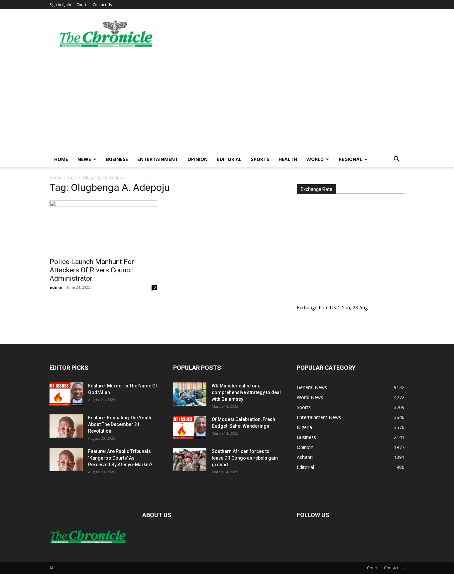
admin (56, 287)
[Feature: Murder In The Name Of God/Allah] (66, 394)
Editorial (229, 159)
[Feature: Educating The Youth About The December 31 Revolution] (66, 426)
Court (81, 4)
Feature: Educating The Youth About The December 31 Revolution (119, 424)
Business (117, 159)
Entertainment (157, 159)
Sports (260, 159)
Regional (350, 159)
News (84, 159)
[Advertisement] (227, 101)
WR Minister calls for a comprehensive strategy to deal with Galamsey (246, 392)
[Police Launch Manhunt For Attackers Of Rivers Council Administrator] (103, 226)
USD (335, 307)
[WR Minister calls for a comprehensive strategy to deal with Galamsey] (189, 394)
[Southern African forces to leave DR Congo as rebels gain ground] (189, 459)
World (315, 159)
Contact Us (102, 4)
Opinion (197, 159)
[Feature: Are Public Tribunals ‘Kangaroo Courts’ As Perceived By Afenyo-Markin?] (66, 459)
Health (288, 159)
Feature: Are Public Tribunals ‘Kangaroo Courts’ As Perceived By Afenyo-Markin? (120, 458)
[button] (396, 160)
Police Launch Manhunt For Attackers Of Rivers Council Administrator (92, 270)
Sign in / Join (60, 4)
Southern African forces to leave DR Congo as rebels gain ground (245, 458)
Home (61, 159)
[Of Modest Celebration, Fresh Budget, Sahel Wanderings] (189, 427)
